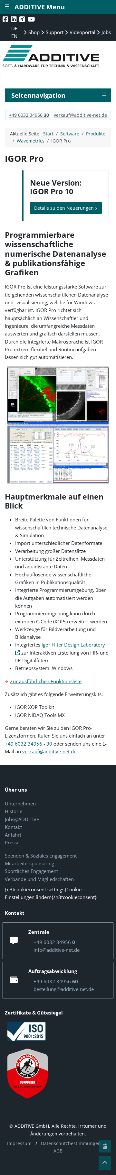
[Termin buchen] (105, 1146)
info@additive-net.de (57, 950)
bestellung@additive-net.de (64, 989)
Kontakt (13, 827)
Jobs (105, 32)
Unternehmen (20, 803)
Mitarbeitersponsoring (29, 863)
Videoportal (81, 32)
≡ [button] (104, 94)
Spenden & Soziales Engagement (41, 855)
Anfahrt (13, 834)
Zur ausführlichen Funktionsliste (46, 681)
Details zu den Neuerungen (64, 208)
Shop (33, 32)
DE (14, 28)
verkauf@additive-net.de (80, 115)
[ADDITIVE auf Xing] (22, 19)
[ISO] (26, 1030)
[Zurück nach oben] (105, 1163)
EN (14, 36)
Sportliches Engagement (31, 871)
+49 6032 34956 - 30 (28, 743)
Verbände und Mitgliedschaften (39, 879)
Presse (12, 842)
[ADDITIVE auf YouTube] (32, 19)
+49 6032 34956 (29, 115)
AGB (58, 1151)
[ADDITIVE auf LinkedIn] (14, 19)
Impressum (19, 1143)
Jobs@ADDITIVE (22, 819)
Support (53, 32)
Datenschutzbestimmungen (71, 1143)
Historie (13, 811)
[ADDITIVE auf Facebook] (6, 19)
